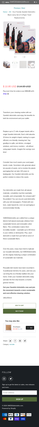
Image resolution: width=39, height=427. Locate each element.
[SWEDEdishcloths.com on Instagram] (4, 379)
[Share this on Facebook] (15, 340)
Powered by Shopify (9, 408)
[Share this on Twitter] (10, 340)
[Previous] (15, 56)
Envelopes (16, 327)
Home (5, 12)
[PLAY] (19, 37)
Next (23, 8)
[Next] (23, 56)
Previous (17, 8)
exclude (12, 344)
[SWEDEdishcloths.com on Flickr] (7, 379)
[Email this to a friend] (25, 340)
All (10, 12)
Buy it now (19, 311)
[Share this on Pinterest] (20, 340)
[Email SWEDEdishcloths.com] (11, 379)
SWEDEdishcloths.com (15, 405)
